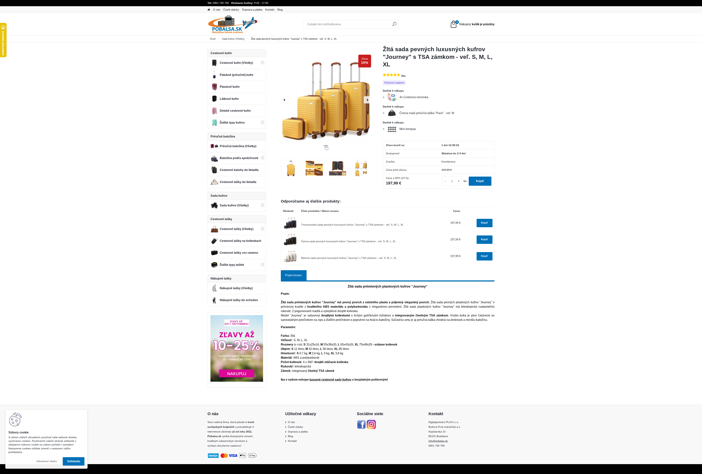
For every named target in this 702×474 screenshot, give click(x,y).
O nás (216, 9)
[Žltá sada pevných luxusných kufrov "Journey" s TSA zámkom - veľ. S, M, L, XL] (326, 100)
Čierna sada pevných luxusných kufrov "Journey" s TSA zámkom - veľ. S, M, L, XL (348, 241)
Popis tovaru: (293, 275)
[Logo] (232, 24)
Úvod (212, 38)
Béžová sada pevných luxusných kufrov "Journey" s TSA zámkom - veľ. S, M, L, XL (349, 258)
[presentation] (284, 99)
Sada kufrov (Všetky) (233, 38)
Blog (280, 9)
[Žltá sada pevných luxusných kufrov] (291, 168)
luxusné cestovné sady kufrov (330, 379)
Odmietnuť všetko (46, 461)
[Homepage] (208, 9)
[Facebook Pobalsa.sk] (361, 422)
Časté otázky (231, 9)
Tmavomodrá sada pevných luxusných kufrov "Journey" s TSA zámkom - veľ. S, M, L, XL (352, 224)
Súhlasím (73, 461)
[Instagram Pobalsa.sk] (371, 422)
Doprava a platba (252, 9)
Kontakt (269, 9)
